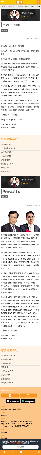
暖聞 (19, 409)
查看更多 (25, 17)
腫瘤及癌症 (5, 423)
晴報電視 (11, 6)
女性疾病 (4, 426)
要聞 (10, 409)
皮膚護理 (18, 426)
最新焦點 (4, 409)
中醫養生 (28, 421)
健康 (3, 6)
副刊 (32, 6)
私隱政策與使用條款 (15, 443)
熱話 (14, 409)
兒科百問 (28, 423)
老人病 (11, 426)
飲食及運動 (13, 421)
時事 (27, 6)
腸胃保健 (21, 423)
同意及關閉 (20, 447)
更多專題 (25, 426)
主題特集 (20, 6)
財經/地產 (4, 30)
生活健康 (21, 421)
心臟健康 (13, 423)
